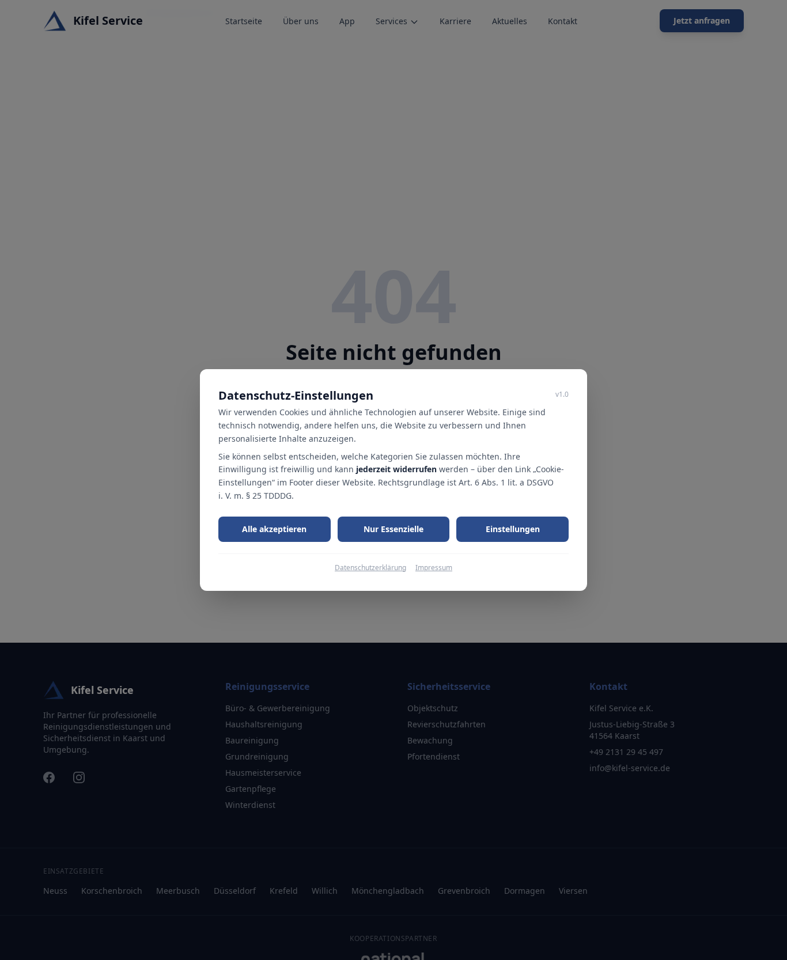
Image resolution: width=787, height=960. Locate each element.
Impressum (433, 567)
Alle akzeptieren (274, 528)
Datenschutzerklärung (370, 567)
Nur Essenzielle (393, 528)
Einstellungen (513, 528)
